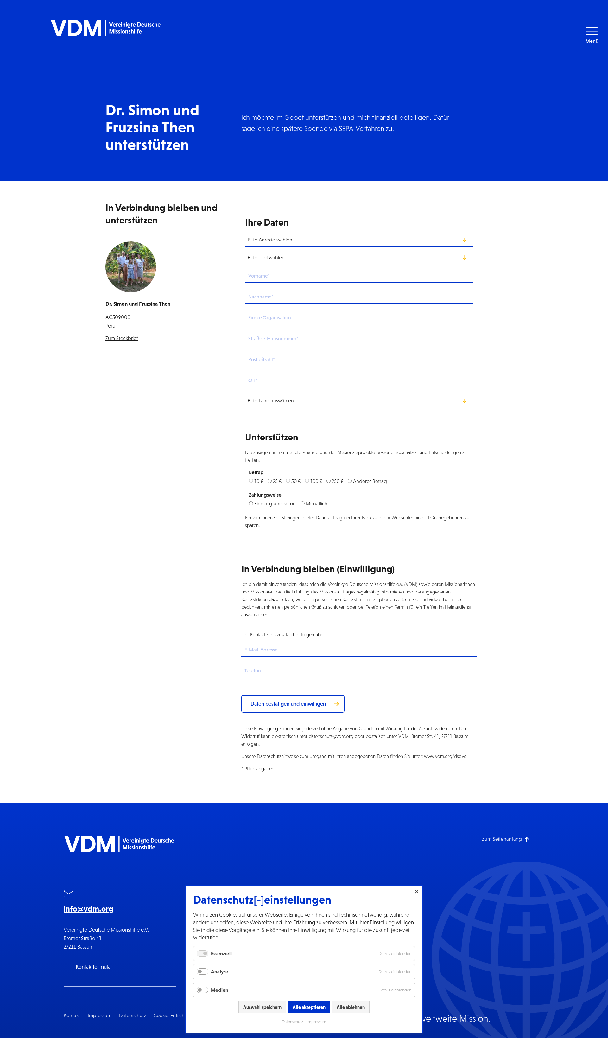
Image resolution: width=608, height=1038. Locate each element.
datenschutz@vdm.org (331, 736)
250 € (337, 481)
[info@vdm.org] (69, 894)
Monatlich (316, 503)
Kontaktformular (94, 967)
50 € (296, 481)
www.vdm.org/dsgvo (445, 756)
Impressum (99, 1015)
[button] (592, 36)
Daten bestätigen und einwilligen (288, 704)
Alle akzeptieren (309, 1007)
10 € (258, 481)
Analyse (219, 971)
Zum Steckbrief (121, 338)
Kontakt (72, 1015)
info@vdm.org (88, 908)
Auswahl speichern (262, 1007)
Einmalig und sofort (275, 503)
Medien (219, 990)
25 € (277, 481)
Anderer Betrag (370, 481)
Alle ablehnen (351, 1007)
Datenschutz (132, 1015)
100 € (316, 481)
